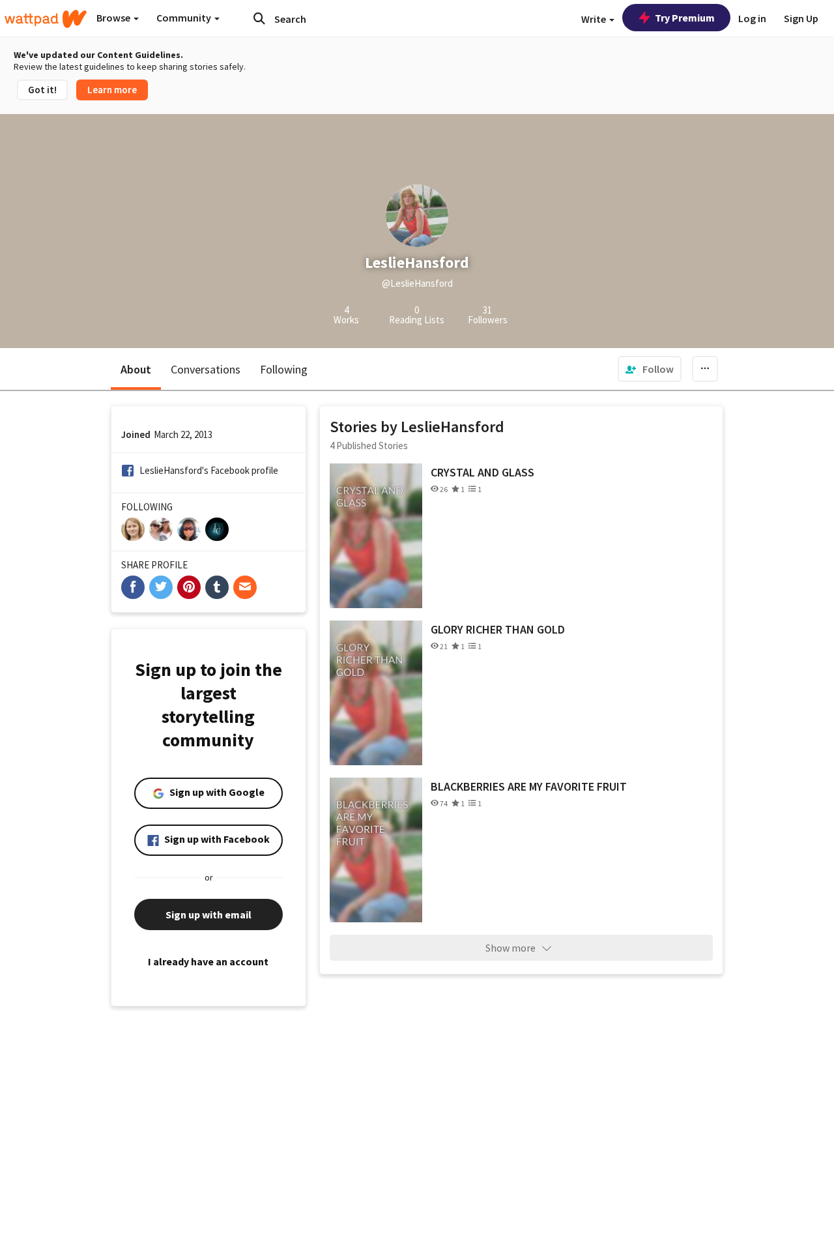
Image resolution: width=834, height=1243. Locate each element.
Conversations (205, 369)
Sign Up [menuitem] (801, 18)
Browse (114, 17)
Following (284, 369)
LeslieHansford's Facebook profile (208, 470)
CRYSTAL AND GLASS (482, 472)
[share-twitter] (161, 587)
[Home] (46, 19)
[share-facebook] (133, 587)
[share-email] (245, 587)
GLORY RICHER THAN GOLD (498, 629)
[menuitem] (650, 369)
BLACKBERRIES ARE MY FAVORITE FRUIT (529, 786)
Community (184, 17)
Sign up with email (208, 914)
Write (594, 18)
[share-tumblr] (217, 587)
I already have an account (208, 961)
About (136, 369)
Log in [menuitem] (752, 18)
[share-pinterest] (189, 587)
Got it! (42, 89)
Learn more (112, 89)
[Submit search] (259, 18)
